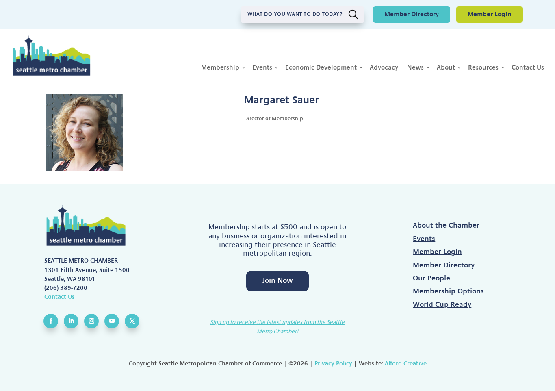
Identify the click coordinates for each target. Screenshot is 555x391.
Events (262, 68)
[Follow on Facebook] (50, 321)
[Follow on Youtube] (111, 321)
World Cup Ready (442, 305)
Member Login (490, 14)
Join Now (277, 280)
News (415, 68)
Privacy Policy (333, 363)
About (446, 68)
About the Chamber (446, 225)
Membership (220, 68)
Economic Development (321, 68)
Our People (431, 278)
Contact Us (528, 68)
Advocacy (384, 68)
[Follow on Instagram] (91, 321)
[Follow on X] (132, 321)
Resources (483, 68)
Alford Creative (406, 363)
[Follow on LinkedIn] (71, 321)
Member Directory (411, 14)
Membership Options (448, 291)
